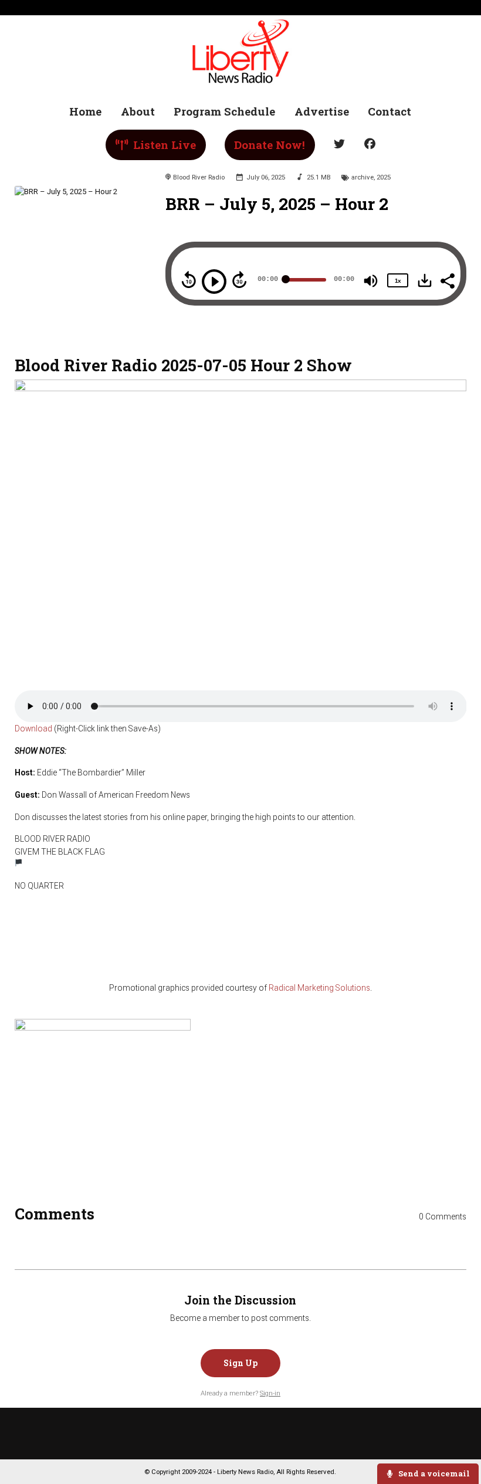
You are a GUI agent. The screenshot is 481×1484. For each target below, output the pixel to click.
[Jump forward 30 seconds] (239, 279)
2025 (384, 177)
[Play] (214, 281)
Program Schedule (224, 111)
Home (85, 111)
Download (33, 728)
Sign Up (240, 1363)
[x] (339, 144)
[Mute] (371, 281)
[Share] (447, 280)
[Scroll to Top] (458, 1438)
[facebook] (369, 144)
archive (362, 177)
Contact (389, 111)
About (138, 111)
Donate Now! (269, 144)
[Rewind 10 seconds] (188, 279)
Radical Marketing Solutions (319, 987)
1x (398, 280)
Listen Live (163, 144)
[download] (424, 280)
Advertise (321, 111)
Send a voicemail (433, 1473)
